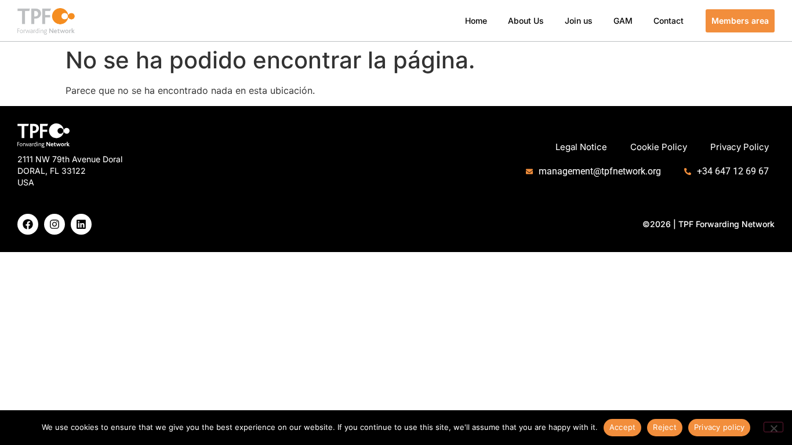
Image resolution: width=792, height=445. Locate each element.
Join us (579, 20)
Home (476, 20)
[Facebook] (27, 224)
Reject (665, 427)
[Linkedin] (81, 224)
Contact (668, 20)
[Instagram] (54, 224)
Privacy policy (719, 427)
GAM (623, 20)
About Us (526, 20)
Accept (622, 427)
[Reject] (773, 427)
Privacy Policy (739, 146)
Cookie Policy (658, 146)
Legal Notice (581, 146)
